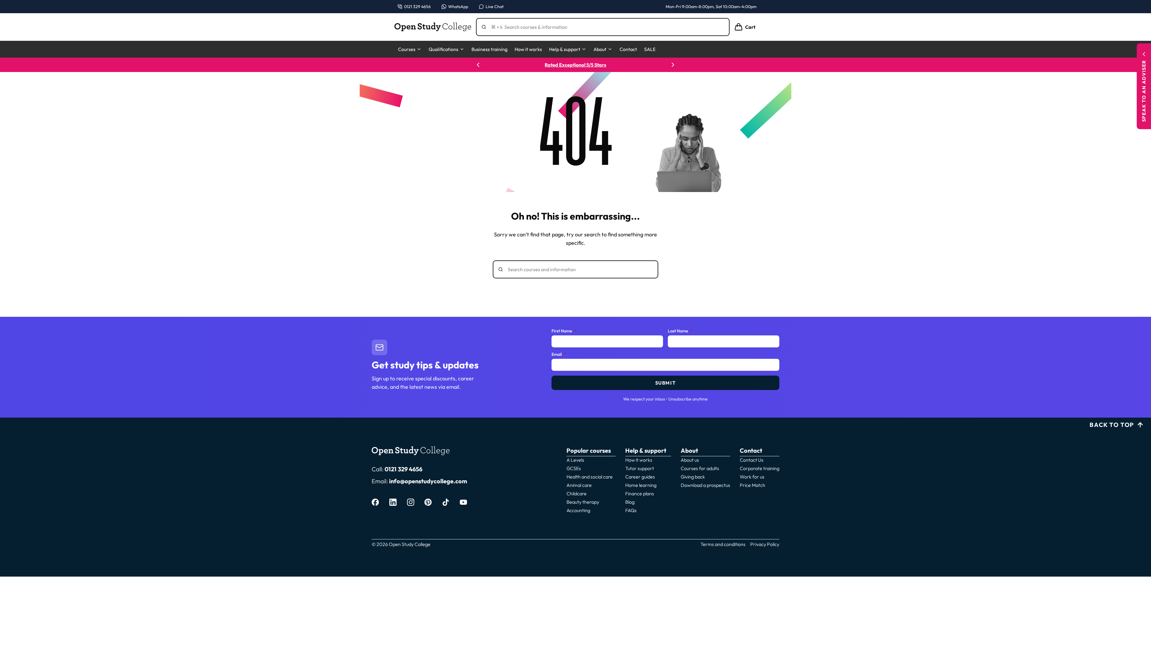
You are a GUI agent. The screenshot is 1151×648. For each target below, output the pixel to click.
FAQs (631, 510)
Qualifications (443, 49)
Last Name (680, 331)
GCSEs (574, 468)
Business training (489, 49)
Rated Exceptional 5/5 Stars (575, 65)
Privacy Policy (764, 544)
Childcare (577, 493)
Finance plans (639, 493)
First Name (564, 331)
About (599, 49)
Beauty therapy (583, 502)
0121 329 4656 (403, 469)
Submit (665, 383)
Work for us (752, 477)
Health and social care (590, 477)
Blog (630, 502)
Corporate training (759, 468)
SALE (650, 49)
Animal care (579, 485)
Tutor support (639, 468)
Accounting (578, 510)
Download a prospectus (705, 485)
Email (559, 354)
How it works (528, 49)
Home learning (640, 485)
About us (690, 460)
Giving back (693, 477)
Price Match (752, 485)
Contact (628, 49)
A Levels (575, 460)
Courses (406, 49)
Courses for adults (700, 468)
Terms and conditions (722, 544)
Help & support (564, 49)
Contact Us (751, 460)
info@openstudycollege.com (428, 481)
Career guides (640, 477)
